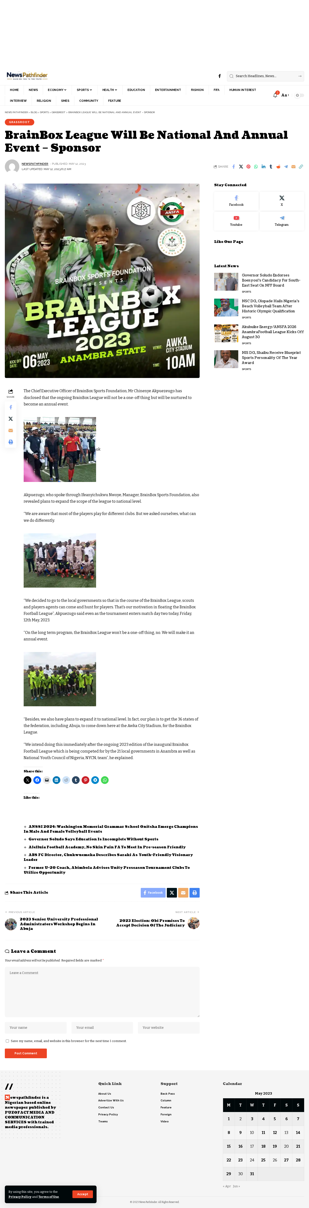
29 (228, 1174)
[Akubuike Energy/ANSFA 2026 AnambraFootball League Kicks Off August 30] (226, 333)
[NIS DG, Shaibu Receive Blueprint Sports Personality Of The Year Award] (226, 359)
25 (263, 1160)
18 (263, 1146)
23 (240, 1160)
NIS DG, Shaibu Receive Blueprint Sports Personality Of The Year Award (271, 357)
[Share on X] (241, 167)
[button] (82, 1194)
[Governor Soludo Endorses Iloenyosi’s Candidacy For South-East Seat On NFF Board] (226, 282)
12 (275, 1132)
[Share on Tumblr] (270, 167)
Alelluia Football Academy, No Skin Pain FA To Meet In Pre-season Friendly (107, 847)
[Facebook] (219, 76)
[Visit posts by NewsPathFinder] (12, 166)
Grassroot (19, 122)
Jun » (236, 1186)
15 (229, 1146)
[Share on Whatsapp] (256, 167)
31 (252, 1174)
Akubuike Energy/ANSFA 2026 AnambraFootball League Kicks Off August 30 (273, 331)
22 (229, 1160)
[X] (282, 201)
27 (286, 1160)
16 (241, 1146)
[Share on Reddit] (278, 167)
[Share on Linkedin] (263, 167)
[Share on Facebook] (233, 167)
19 (275, 1146)
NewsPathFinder (35, 163)
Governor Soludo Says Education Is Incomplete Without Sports (93, 839)
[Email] (293, 167)
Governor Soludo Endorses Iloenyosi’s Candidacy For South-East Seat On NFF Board (271, 280)
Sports (246, 291)
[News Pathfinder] (27, 76)
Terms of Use (48, 1197)
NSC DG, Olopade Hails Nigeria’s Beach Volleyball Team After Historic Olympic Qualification (270, 306)
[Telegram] (282, 221)
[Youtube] (236, 221)
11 (263, 1132)
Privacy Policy (19, 1197)
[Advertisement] (145, 34)
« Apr (227, 1186)
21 (298, 1146)
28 (298, 1160)
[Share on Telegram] (285, 167)
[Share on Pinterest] (248, 167)
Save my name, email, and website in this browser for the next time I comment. (69, 1041)
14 (298, 1132)
